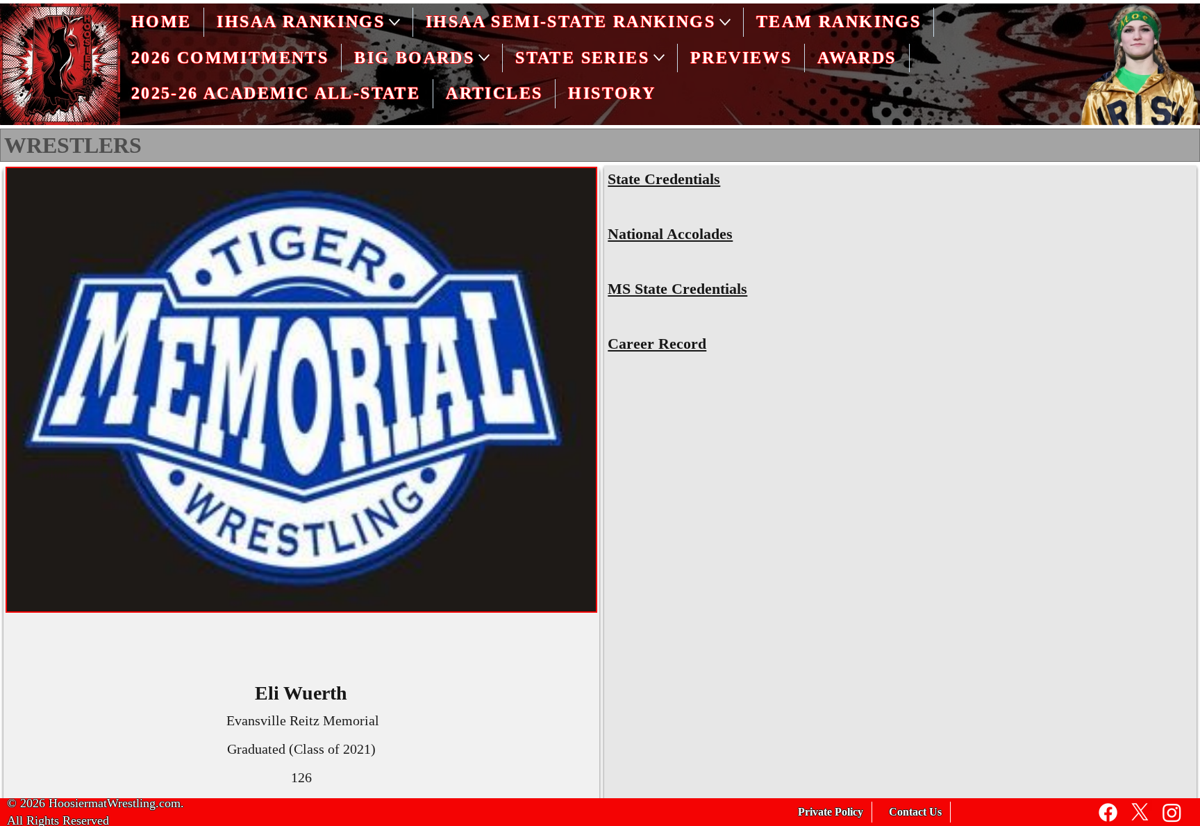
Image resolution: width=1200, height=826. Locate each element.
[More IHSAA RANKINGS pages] (394, 22)
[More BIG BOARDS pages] (484, 57)
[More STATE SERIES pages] (659, 57)
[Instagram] (1172, 812)
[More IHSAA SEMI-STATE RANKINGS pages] (725, 22)
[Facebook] (1108, 812)
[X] (1140, 812)
